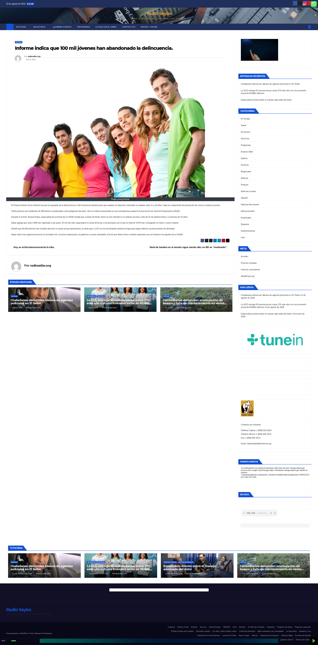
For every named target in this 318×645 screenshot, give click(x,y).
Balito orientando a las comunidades (271, 631)
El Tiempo (245, 119)
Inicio (235, 627)
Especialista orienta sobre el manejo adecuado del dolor (266, 100)
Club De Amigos (215, 627)
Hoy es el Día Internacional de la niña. (33, 247)
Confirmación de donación (269, 635)
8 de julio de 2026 (250, 574)
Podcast (244, 185)
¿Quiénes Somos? (62, 27)
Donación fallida (287, 635)
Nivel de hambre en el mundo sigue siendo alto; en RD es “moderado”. (189, 247)
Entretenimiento (248, 231)
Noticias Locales (248, 191)
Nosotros (39, 27)
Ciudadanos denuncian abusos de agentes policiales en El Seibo (42, 301)
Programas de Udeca (284, 627)
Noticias (21, 27)
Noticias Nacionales (250, 204)
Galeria (244, 158)
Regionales (91, 296)
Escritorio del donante (303, 635)
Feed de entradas (249, 263)
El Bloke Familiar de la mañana (182, 631)
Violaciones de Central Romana (208, 635)
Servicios (245, 139)
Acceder (244, 256)
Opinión (244, 198)
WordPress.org (247, 276)
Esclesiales (246, 218)
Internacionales (248, 211)
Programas (83, 27)
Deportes (245, 224)
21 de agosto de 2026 (23, 574)
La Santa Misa (291, 631)
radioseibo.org (34, 56)
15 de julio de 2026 (174, 574)
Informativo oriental (203, 631)
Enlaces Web (247, 152)
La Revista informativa (247, 631)
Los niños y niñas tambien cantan (224, 631)
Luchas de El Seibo (106, 27)
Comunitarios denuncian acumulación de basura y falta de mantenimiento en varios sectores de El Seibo (193, 303)
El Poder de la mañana (256, 627)
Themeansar (47, 633)
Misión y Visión (149, 27)
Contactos (128, 27)
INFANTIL (226, 627)
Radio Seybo (159, 13)
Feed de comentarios (250, 270)
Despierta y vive (305, 631)
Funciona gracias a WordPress (17, 633)
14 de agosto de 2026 (99, 574)
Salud (243, 125)
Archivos (245, 165)
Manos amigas (244, 635)
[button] (305, 27)
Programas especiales (303, 627)
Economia (245, 132)
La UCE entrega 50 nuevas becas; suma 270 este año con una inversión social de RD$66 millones (118, 303)
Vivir (243, 237)
